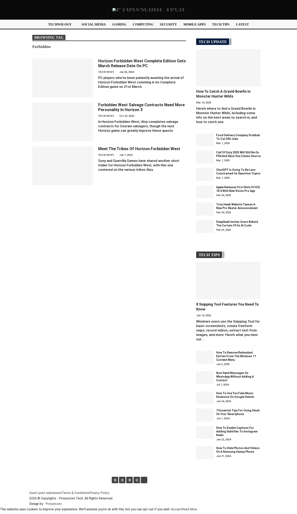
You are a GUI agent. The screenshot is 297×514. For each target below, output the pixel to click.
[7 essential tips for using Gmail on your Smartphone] (205, 415)
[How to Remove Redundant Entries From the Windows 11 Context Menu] (205, 357)
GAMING (119, 24)
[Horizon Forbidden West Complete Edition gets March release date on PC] (62, 77)
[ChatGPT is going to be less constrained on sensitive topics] (205, 174)
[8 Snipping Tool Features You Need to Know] (228, 280)
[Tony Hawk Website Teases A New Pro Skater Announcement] (205, 209)
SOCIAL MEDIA (93, 24)
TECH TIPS (221, 24)
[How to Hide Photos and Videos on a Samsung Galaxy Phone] (205, 452)
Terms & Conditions (75, 493)
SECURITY (168, 24)
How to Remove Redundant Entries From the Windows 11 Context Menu (236, 356)
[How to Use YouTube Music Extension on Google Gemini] (205, 397)
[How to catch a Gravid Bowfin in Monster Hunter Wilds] (228, 67)
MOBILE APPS (194, 24)
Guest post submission (45, 493)
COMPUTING (143, 24)
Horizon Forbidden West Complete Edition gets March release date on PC (142, 63)
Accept (176, 509)
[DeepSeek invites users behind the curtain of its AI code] (205, 226)
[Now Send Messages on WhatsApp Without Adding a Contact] (205, 377)
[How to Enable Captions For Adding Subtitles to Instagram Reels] (205, 432)
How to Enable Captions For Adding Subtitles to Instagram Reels (237, 431)
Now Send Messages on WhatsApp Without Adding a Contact (235, 376)
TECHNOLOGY (60, 24)
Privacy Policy (99, 493)
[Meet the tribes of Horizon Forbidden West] (62, 165)
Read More (189, 509)
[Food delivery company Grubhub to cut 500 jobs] (205, 139)
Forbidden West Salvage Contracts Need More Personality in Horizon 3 (141, 107)
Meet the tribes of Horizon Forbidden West (139, 148)
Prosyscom (53, 504)
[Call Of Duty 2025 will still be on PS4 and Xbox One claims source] (205, 157)
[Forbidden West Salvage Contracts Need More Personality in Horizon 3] (62, 121)
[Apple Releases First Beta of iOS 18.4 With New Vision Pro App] (205, 191)
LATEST (242, 24)
